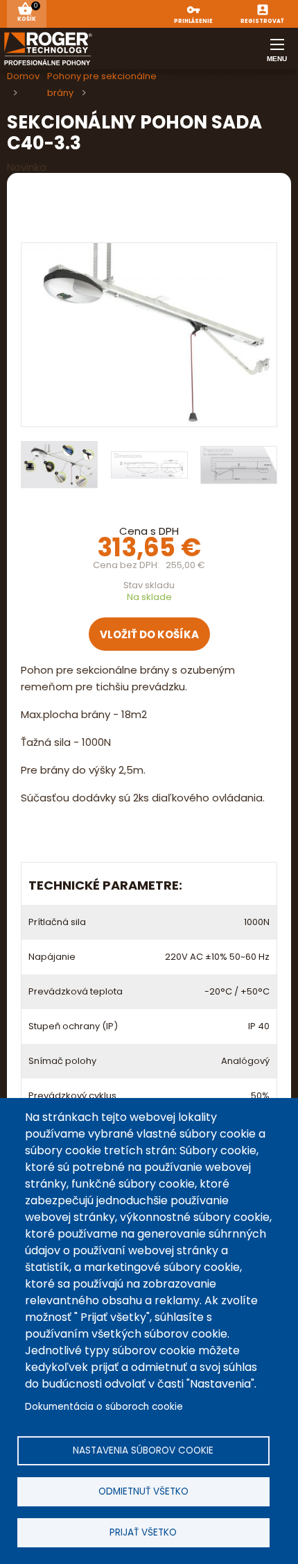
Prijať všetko (143, 1532)
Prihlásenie (193, 21)
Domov (23, 76)
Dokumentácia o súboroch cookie (104, 1406)
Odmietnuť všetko (143, 1491)
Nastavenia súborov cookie (143, 1450)
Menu (277, 55)
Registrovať (262, 21)
